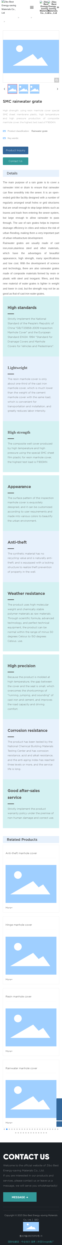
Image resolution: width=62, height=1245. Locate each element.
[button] (4, 1129)
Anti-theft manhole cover (21, 853)
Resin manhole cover (18, 996)
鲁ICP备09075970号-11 (31, 1236)
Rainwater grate (42, 17)
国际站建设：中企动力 (19, 1241)
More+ (9, 907)
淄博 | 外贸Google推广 (42, 1241)
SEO (36, 1219)
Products (25, 17)
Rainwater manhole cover (21, 1068)
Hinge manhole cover (19, 924)
